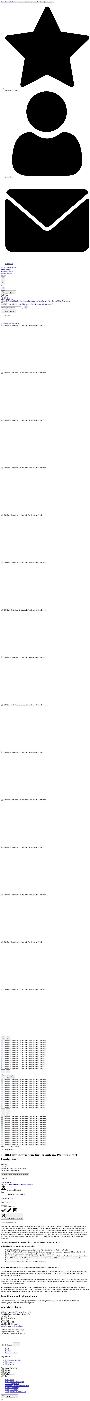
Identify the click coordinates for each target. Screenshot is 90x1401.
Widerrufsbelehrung (12, 1388)
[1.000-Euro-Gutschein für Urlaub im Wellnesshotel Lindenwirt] (23, 325)
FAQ (7, 1349)
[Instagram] (9, 1362)
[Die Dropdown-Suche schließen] (26, 307)
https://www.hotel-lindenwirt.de (12, 1326)
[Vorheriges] (3, 1038)
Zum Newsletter (6, 1182)
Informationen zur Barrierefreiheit (17, 1386)
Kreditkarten (52, 301)
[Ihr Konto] (3, 289)
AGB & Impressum (12, 1384)
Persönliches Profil (14, 301)
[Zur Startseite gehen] (8, 267)
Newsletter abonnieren (13, 1360)
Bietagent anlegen (7, 1198)
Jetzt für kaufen (17, 1184)
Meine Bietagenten (63, 301)
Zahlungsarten (33, 301)
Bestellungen (43, 301)
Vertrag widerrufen (11, 1390)
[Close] (2, 1074)
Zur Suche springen (27, 2)
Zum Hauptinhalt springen (10, 2)
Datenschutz (9, 1380)
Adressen (24, 301)
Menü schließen (10, 293)
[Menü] (3, 278)
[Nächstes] (8, 1038)
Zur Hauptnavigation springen (44, 2)
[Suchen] (3, 282)
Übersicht (4, 301)
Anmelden (4, 297)
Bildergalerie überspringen (10, 323)
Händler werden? (11, 1353)
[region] (45, 735)
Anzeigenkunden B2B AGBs (15, 1392)
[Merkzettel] (2, 286)
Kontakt (8, 1351)
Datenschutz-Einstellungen (14, 1382)
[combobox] (11, 308)
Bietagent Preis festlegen (16, 1194)
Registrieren (8, 299)
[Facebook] (9, 1364)
